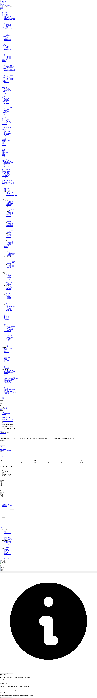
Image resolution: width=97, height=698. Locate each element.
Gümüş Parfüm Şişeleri (6, 140)
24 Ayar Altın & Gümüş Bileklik (9, 70)
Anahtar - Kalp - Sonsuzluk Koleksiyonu (9, 168)
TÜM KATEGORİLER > (6, 413)
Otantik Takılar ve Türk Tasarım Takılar (8, 183)
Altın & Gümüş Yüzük (6, 77)
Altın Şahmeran (4, 59)
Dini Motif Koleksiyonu (8, 386)
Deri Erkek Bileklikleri (8, 126)
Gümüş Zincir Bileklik (10, 292)
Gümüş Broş (4, 113)
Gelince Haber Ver (3, 449)
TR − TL (3, 0)
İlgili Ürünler (4, 506)
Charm (3, 150)
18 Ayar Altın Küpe (7, 42)
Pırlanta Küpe (4, 13)
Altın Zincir (4, 55)
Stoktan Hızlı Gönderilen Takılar (7, 162)
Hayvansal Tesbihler (7, 135)
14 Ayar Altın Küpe (9, 223)
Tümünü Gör (6, 198)
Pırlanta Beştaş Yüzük (7, 17)
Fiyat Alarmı (10, 450)
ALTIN (3, 21)
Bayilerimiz (6, 552)
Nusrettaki (2, 431)
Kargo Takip (2, 4)
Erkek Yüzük (4, 120)
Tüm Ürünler (6, 86)
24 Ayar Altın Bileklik (7, 35)
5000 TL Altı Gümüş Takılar (7, 163)
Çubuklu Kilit (4, 144)
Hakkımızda (6, 549)
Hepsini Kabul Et (9, 673)
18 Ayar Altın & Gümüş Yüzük (9, 78)
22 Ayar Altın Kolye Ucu (8, 30)
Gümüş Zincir (4, 116)
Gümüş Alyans (4, 112)
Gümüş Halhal (6, 314)
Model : (3, 433)
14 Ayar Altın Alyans (7, 51)
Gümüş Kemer (4, 117)
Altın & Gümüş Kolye (6, 64)
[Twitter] (3, 517)
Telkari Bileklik (6, 94)
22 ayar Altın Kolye (7, 25)
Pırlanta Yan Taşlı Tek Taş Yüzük (9, 19)
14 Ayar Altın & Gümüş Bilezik (9, 72)
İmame (3, 142)
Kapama (3, 151)
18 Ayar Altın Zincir (7, 58)
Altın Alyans (4, 50)
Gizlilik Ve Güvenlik (7, 547)
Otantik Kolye (6, 84)
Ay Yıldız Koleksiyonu (6, 174)
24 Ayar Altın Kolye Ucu (10, 209)
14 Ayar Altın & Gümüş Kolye (9, 65)
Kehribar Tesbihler (7, 131)
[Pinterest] (3, 521)
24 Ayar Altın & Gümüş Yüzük (9, 79)
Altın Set (3, 53)
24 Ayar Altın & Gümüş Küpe (9, 75)
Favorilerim (2, 3)
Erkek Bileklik (4, 124)
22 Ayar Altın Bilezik (7, 39)
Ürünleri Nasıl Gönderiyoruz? (9, 543)
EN (5, 1)
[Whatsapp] (3, 525)
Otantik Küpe (8, 302)
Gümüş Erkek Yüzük (7, 122)
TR (2, 1)
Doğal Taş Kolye (9, 279)
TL (1, 2)
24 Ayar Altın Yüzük (7, 49)
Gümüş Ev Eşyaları (5, 159)
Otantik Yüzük (6, 110)
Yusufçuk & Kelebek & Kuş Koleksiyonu (9, 169)
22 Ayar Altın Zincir (7, 57)
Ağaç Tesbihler (6, 134)
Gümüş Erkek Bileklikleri (10, 326)
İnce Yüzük (6, 108)
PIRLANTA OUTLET (8, 197)
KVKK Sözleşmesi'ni (5, 510)
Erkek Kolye (4, 129)
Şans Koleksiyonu (5, 176)
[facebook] (3, 514)
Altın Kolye (4, 22)
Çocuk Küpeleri (5, 138)
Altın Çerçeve (4, 60)
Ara (10, 6)
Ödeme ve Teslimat (7, 541)
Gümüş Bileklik (4, 91)
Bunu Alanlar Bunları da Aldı (7, 505)
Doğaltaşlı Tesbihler (7, 133)
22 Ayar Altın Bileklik (7, 34)
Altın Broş (4, 61)
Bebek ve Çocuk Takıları (8, 539)
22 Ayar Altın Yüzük (7, 48)
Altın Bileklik (4, 31)
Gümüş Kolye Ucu (5, 87)
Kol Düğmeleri (4, 123)
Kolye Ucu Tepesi (5, 157)
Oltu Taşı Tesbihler (7, 132)
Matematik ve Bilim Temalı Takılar (8, 182)
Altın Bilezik (4, 36)
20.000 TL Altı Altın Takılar (6, 161)
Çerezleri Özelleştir (3, 673)
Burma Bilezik (6, 99)
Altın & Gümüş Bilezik (6, 71)
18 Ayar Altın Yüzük (7, 47)
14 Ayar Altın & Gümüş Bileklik (9, 69)
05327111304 (2, 527)
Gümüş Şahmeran (5, 114)
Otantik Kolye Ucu (7, 90)
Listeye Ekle (2, 450)
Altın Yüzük (4, 45)
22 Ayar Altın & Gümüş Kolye (9, 66)
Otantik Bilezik (6, 100)
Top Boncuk (4, 145)
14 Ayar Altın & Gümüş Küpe (9, 76)
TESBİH (3, 130)
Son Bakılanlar (4, 507)
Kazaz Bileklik (8, 288)
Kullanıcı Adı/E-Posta (3, 403)
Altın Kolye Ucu (5, 27)
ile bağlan (1, 409)
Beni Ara (3, 456)
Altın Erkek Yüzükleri (8, 121)
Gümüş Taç (4, 115)
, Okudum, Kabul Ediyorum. (10, 510)
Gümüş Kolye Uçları (7, 88)
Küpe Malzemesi (5, 149)
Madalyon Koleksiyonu (6, 166)
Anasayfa (3, 412)
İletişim (5, 553)
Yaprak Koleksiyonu (5, 173)
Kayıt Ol (5, 408)
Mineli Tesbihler (9, 341)
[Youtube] (3, 523)
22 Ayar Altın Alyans (7, 52)
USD (2, 2)
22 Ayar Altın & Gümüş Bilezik (11, 261)
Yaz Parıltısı (4, 164)
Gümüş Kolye (4, 81)
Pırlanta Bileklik (5, 12)
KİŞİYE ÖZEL (6, 536)
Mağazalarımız (6, 550)
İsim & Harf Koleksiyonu (8, 375)
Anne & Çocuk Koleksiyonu (7, 177)
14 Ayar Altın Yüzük (7, 46)
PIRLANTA (4, 10)
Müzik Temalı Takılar (5, 181)
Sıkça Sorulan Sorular (7, 554)
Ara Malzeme (6, 354)
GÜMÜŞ (3, 80)
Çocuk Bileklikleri (5, 137)
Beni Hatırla (4, 407)
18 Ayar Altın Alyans (9, 235)
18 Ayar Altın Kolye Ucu (8, 29)
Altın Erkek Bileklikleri (10, 327)
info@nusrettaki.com (7, 558)
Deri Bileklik (8, 291)
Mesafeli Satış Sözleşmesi (8, 545)
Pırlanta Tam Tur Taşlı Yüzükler (9, 18)
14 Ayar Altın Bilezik (7, 37)
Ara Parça (4, 147)
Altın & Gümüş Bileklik (6, 68)
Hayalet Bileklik (7, 93)
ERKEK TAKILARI (5, 119)
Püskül (3, 141)
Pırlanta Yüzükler (5, 15)
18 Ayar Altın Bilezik (7, 38)
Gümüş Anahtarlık (5, 118)
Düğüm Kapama (5, 152)
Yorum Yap (6, 450)
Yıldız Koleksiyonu (5, 175)
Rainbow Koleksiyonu (6, 165)
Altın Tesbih (8, 339)
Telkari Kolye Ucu (7, 89)
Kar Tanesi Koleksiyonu (6, 171)
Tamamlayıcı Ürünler (5, 504)
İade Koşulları (4, 455)
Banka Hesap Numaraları (8, 544)
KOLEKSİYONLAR (5, 160)
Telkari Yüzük (6, 109)
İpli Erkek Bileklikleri (7, 127)
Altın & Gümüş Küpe (5, 74)
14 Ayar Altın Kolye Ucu (8, 28)
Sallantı (3, 154)
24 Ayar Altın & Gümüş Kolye (9, 67)
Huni (3, 153)
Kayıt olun (11, 509)
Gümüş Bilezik (4, 97)
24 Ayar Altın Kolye (7, 26)
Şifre (1, 405)
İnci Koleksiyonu (5, 179)
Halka (5, 364)
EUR (4, 2)
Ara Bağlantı (4, 148)
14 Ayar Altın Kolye (7, 23)
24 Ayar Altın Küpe (7, 44)
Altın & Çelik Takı (7, 248)
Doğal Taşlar (4, 158)
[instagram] (3, 519)
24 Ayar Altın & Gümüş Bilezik (9, 73)
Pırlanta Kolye (4, 11)
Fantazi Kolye (6, 85)
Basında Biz (6, 551)
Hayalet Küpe (6, 103)
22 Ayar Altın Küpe (7, 43)
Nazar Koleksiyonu (5, 172)
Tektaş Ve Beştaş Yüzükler (8, 107)
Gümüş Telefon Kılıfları (6, 156)
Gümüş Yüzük (4, 105)
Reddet (62, 671)
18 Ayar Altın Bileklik (7, 33)
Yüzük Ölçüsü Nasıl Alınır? (8, 542)
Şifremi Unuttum (8, 407)
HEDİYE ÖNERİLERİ (8, 537)
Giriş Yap (2, 408)
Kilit (3, 143)
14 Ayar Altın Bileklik (7, 32)
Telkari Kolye (8, 276)
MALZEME (4, 139)
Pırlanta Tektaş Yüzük (7, 16)
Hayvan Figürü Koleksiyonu (9, 376)
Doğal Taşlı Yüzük (9, 310)
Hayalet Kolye (8, 275)
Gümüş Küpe (4, 101)
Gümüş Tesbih (8, 338)
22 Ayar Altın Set (7, 54)
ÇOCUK (3, 136)
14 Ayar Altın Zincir (7, 56)
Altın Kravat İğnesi (5, 128)
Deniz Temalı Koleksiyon (6, 178)
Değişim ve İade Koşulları (8, 546)
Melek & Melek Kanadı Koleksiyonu (8, 170)
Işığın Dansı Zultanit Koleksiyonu (7, 180)
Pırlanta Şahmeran (5, 14)
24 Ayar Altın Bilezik (7, 40)
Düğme (3, 155)
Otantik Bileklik (7, 95)
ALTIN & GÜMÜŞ (5, 63)
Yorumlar (3, 454)
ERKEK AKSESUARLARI (9, 535)
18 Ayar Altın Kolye (7, 24)
